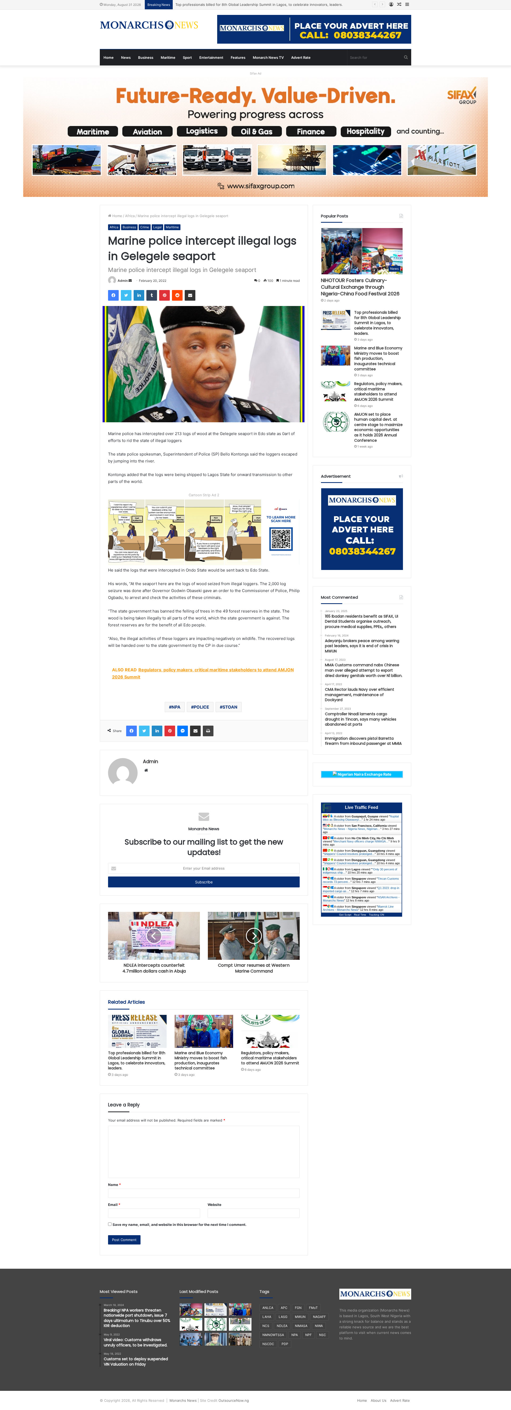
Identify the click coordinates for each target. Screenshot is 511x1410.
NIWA (319, 1326)
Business (145, 57)
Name (114, 1184)
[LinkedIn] (139, 295)
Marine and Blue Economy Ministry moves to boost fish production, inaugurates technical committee (201, 1060)
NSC (322, 1335)
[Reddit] (177, 295)
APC (284, 1308)
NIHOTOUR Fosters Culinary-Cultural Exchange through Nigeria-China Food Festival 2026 (360, 287)
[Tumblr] (151, 295)
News (126, 57)
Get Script (345, 914)
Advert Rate (301, 57)
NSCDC (268, 1344)
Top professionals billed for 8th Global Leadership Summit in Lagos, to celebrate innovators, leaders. (136, 1060)
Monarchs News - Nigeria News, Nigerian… (352, 828)
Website (214, 1204)
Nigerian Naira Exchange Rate (364, 774)
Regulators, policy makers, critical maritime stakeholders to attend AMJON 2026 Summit (270, 1058)
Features (238, 57)
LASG (283, 1317)
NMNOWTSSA (273, 1335)
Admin (123, 281)
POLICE (201, 707)
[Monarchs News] (149, 25)
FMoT (313, 1308)
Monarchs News (183, 1400)
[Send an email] (130, 281)
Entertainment (211, 57)
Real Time (360, 914)
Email (114, 1204)
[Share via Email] (190, 295)
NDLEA (282, 1326)
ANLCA (267, 1308)
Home (109, 57)
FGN (298, 1308)
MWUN (300, 1317)
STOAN (229, 707)
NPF (308, 1335)
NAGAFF (319, 1317)
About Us (378, 1400)
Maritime (168, 57)
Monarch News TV (268, 57)
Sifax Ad (255, 73)
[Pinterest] (164, 295)
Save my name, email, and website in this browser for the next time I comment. (179, 1224)
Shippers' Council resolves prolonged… (349, 853)
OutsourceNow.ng (234, 1400)
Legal (157, 227)
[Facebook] (113, 295)
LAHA (266, 1317)
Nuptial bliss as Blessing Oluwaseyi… (361, 818)
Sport (187, 57)
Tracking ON (376, 914)
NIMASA (301, 1326)
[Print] (208, 731)
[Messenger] (182, 731)
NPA (176, 707)
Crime (144, 227)
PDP (285, 1344)
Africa (130, 216)
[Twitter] (126, 295)
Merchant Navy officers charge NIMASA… (361, 841)
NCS (265, 1326)
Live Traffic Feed (361, 807)
